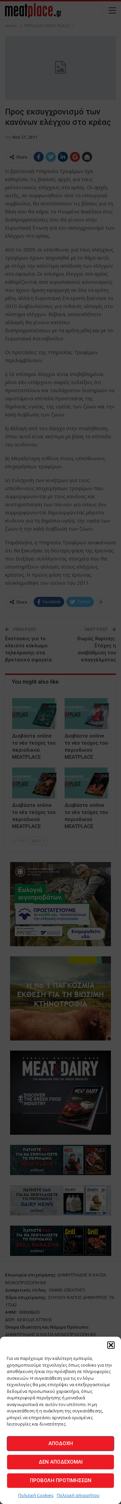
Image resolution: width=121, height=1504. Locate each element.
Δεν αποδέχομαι (61, 1462)
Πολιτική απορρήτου (78, 1495)
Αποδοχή (60, 1443)
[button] (111, 1345)
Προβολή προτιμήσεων (60, 1480)
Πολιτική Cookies (35, 1495)
